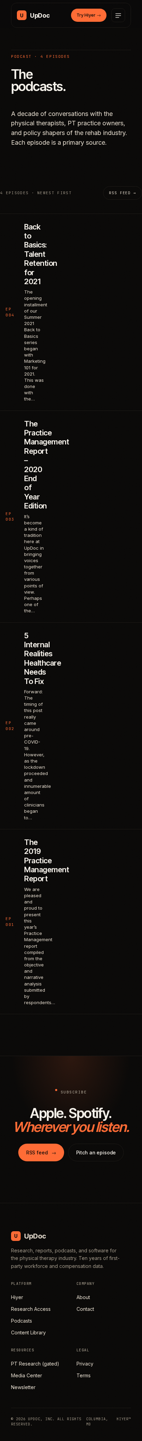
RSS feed (41, 1152)
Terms (84, 1375)
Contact (85, 1309)
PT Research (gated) (35, 1364)
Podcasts (21, 1321)
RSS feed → (122, 192)
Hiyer (17, 1297)
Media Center (26, 1375)
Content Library (28, 1332)
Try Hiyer (89, 15)
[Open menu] (118, 15)
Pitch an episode (96, 1152)
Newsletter (23, 1387)
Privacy (85, 1364)
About (83, 1297)
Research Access (31, 1309)
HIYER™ (123, 1418)
